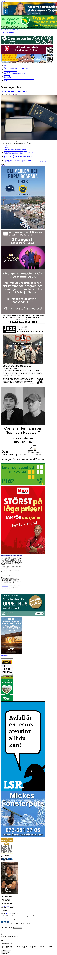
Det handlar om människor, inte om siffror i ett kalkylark (18, 152)
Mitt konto (6, 80)
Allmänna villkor (8, 79)
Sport (27, 68)
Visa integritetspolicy (5, 950)
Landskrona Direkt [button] (8, 77)
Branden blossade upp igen (10, 155)
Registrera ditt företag (20, 73)
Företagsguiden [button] (7, 72)
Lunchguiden (7, 75)
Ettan (5, 65)
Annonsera (14, 79)
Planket (9, 71)
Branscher (12, 73)
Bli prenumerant (21, 79)
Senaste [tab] (5, 145)
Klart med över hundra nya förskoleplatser (13, 153)
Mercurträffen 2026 (10, 157)
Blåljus (9, 68)
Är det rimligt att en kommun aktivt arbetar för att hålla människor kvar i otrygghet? (25, 161)
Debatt (5, 71)
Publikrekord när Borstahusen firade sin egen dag (15, 151)
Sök (2, 940)
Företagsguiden (4, 655)
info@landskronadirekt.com (7, 906)
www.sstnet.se (4, 925)
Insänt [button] (5, 69)
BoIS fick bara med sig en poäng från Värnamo (15, 149)
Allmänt (6, 68)
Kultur (13, 68)
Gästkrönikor (14, 71)
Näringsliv (17, 68)
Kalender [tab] (6, 147)
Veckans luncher (7, 159)
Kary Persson (14, 94)
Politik (24, 68)
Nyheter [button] (5, 67)
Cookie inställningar (17, 927)
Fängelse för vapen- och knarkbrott (14, 91)
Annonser (3, 1)
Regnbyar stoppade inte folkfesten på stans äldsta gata (18, 156)
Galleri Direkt (7, 76)
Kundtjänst (27, 79)
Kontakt (32, 79)
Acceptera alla (4, 953)
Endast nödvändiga (5, 952)
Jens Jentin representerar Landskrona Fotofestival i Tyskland (18, 160)
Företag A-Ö (7, 73)
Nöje (21, 68)
